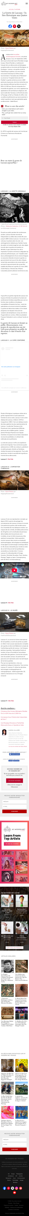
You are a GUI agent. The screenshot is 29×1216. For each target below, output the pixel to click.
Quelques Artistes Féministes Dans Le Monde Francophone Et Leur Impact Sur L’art (7, 1123)
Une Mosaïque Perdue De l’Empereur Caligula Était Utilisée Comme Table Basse (7, 1023)
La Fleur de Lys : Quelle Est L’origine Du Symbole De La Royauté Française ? (21, 1123)
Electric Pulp (21, 1213)
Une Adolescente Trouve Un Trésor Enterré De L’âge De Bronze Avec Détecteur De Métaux (21, 977)
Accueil (11, 9)
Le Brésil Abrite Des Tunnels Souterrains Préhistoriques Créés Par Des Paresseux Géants (21, 1001)
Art (9, 1174)
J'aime (10, 760)
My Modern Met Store (10, 892)
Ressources (8, 1178)
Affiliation (7, 1207)
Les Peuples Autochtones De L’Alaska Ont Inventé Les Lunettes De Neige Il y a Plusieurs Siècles (7, 977)
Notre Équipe (16, 1203)
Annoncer (21, 1205)
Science (9, 1180)
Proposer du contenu (9, 1205)
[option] (8, 881)
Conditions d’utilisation (13, 1209)
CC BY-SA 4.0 (23, 226)
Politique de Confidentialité (16, 1207)
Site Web (10, 459)
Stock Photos (9, 48)
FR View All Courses (12, 844)
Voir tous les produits (14, 947)
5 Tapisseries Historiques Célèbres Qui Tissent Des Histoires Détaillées (7, 1001)
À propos (10, 1203)
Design (13, 1174)
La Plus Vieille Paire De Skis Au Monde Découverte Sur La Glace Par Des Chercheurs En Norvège (6, 1099)
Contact (16, 1205)
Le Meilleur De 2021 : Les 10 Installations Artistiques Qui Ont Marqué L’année (21, 1023)
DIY (16, 1176)
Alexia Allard (12, 22)
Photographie (19, 1174)
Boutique (15, 1182)
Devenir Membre (14, 781)
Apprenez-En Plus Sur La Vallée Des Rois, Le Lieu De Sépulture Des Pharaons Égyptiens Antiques (7, 1076)
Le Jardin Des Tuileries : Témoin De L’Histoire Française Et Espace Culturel (21, 1098)
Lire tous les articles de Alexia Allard (18, 746)
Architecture (11, 1176)
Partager (15, 754)
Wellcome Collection (12, 226)
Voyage (21, 1180)
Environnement (21, 1178)
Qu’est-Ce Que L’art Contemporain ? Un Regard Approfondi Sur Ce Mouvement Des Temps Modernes (21, 1076)
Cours (14, 1178)
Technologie (15, 1180)
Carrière (21, 1176)
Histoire (17, 9)
